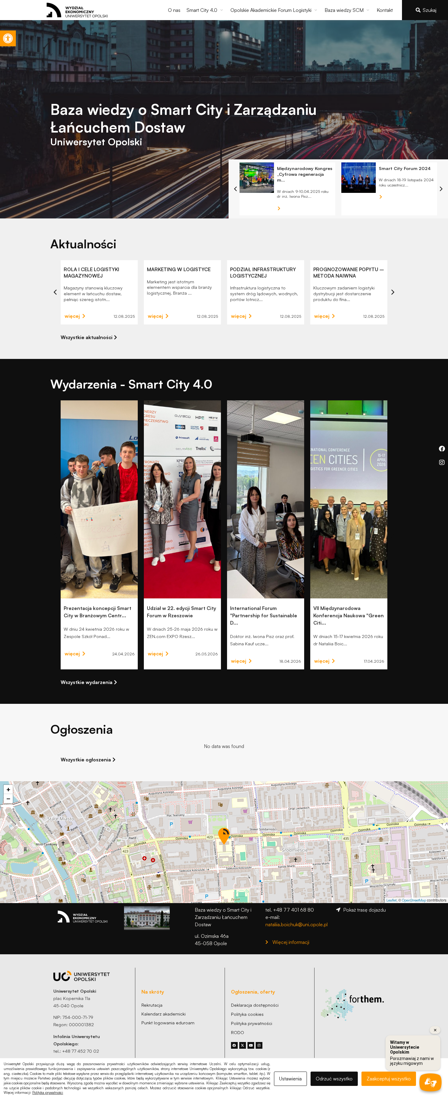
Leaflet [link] (391, 900)
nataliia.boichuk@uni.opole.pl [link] (296, 924)
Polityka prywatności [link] (47, 1092)
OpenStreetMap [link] (414, 900)
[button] (205, 10)
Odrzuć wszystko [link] (334, 1079)
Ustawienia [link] (290, 1079)
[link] (8, 38)
